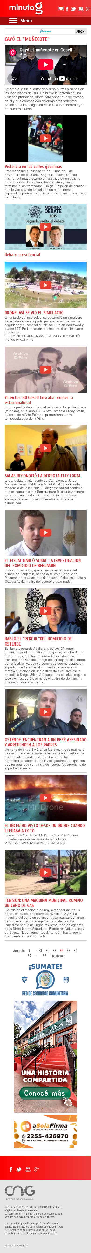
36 (75, 950)
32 (47, 950)
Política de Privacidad (16, 1245)
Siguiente (57, 956)
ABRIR (80, 31)
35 (68, 950)
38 (45, 955)
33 (54, 950)
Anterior (19, 950)
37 (30, 955)
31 (40, 950)
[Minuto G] (26, 8)
